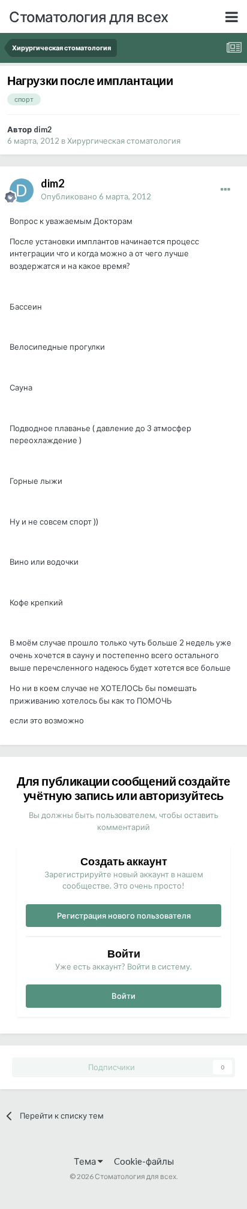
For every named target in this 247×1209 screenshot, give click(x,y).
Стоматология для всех (88, 16)
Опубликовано (96, 196)
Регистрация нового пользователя (124, 915)
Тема (86, 1161)
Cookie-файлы (144, 1161)
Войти (123, 996)
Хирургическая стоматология (123, 141)
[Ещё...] (225, 190)
